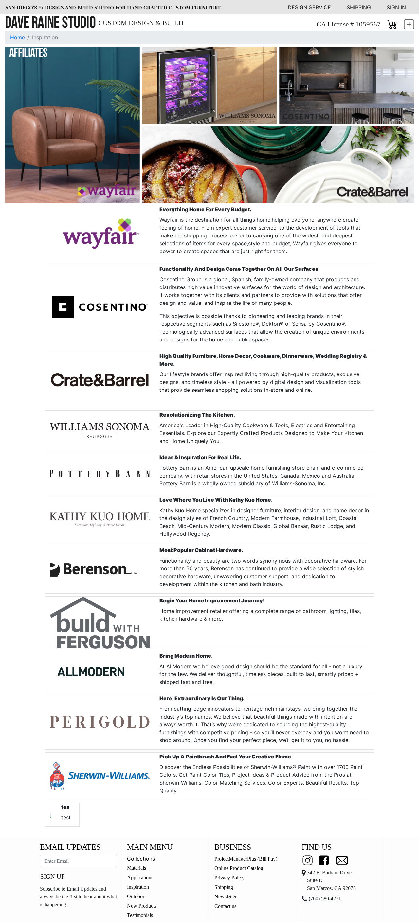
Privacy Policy (229, 877)
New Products (141, 906)
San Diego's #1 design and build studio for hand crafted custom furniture (113, 7)
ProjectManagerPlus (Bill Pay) (245, 858)
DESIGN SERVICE (309, 7)
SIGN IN (396, 7)
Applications (140, 877)
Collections (141, 858)
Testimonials (140, 915)
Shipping (223, 887)
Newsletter (225, 896)
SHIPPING (359, 7)
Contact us (225, 906)
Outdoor (135, 896)
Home (17, 37)
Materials (136, 868)
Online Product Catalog (238, 868)
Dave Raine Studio (50, 23)
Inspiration (138, 887)
